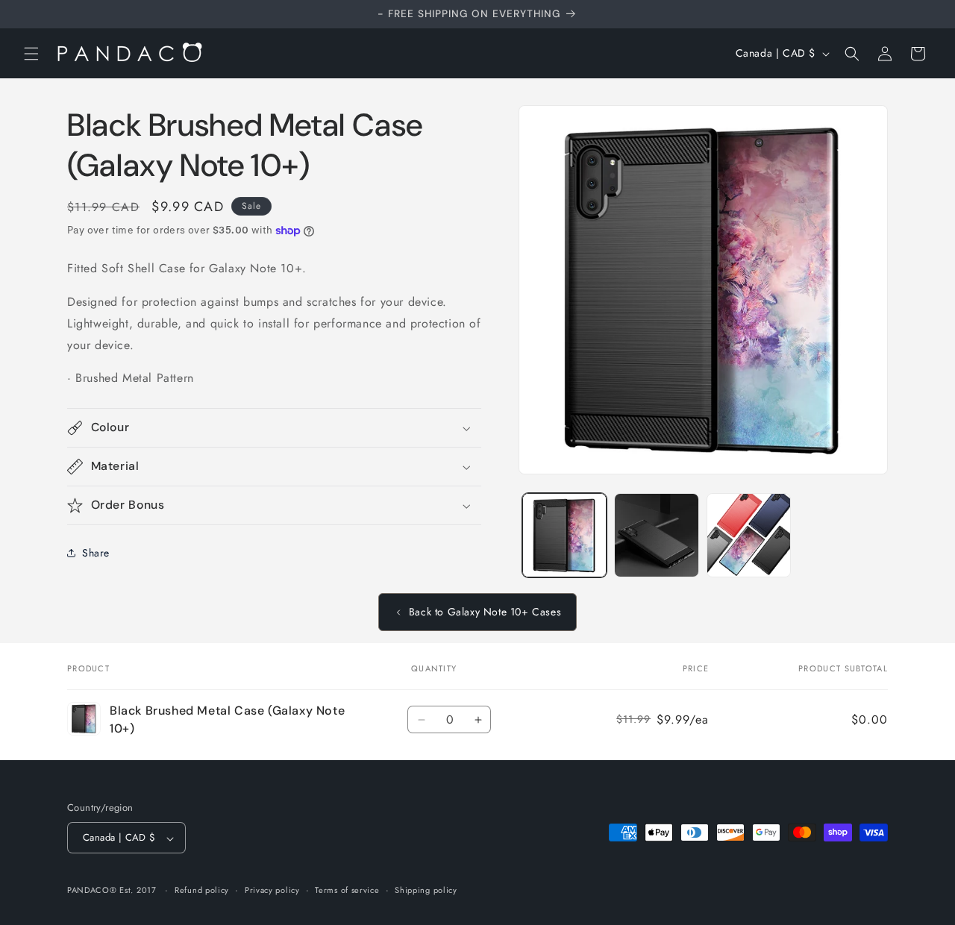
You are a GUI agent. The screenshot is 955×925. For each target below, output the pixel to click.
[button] (31, 53)
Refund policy (202, 890)
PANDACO (88, 891)
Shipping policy (426, 890)
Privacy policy (272, 890)
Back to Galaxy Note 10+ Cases (485, 611)
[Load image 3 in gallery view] (749, 535)
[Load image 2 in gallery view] (656, 535)
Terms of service (347, 890)
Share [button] (96, 552)
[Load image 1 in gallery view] (564, 535)
